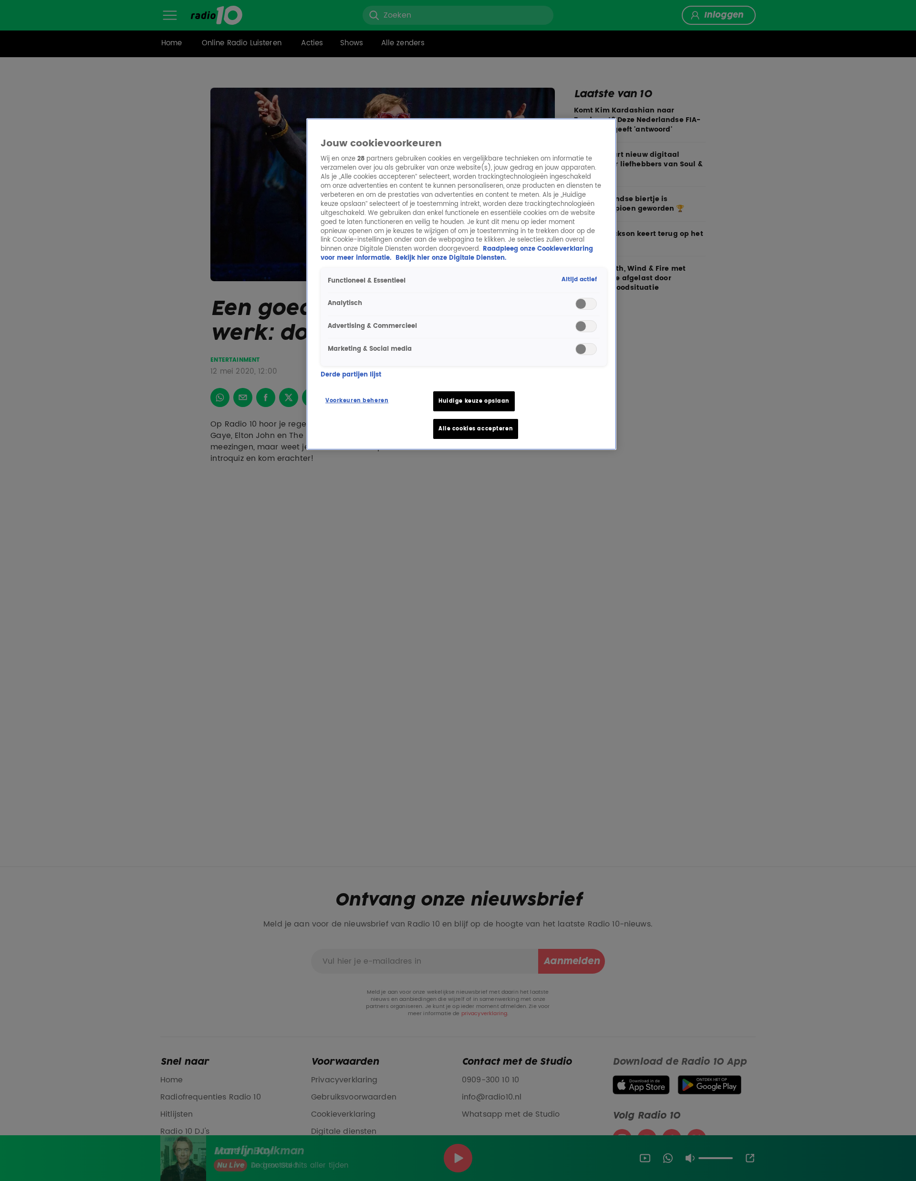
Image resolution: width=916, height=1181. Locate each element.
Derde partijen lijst (351, 374)
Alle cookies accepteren (475, 428)
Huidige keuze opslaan (474, 401)
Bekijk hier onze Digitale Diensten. (451, 258)
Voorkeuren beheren (356, 400)
